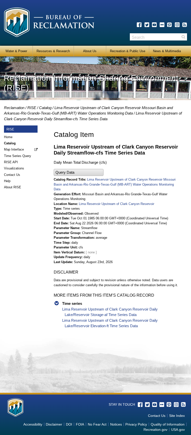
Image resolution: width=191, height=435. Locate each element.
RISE (31, 108)
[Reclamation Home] (49, 23)
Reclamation (14, 108)
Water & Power (16, 51)
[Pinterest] (169, 24)
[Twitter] (146, 24)
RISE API (11, 162)
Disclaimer (54, 424)
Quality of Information (168, 424)
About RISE (12, 187)
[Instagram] (177, 24)
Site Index (177, 416)
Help (7, 181)
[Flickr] (162, 24)
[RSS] (184, 24)
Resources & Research (53, 51)
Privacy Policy (136, 424)
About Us (89, 51)
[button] (78, 172)
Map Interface (14, 149)
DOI (69, 424)
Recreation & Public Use (127, 51)
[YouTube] (154, 24)
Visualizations (14, 168)
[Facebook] (139, 24)
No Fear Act (97, 424)
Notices (116, 424)
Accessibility (32, 424)
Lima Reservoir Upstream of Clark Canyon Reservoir (116, 204)
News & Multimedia (167, 51)
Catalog (45, 108)
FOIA (80, 424)
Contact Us (12, 175)
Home (8, 137)
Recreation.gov (155, 430)
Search (183, 36)
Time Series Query (17, 156)
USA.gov (178, 430)
